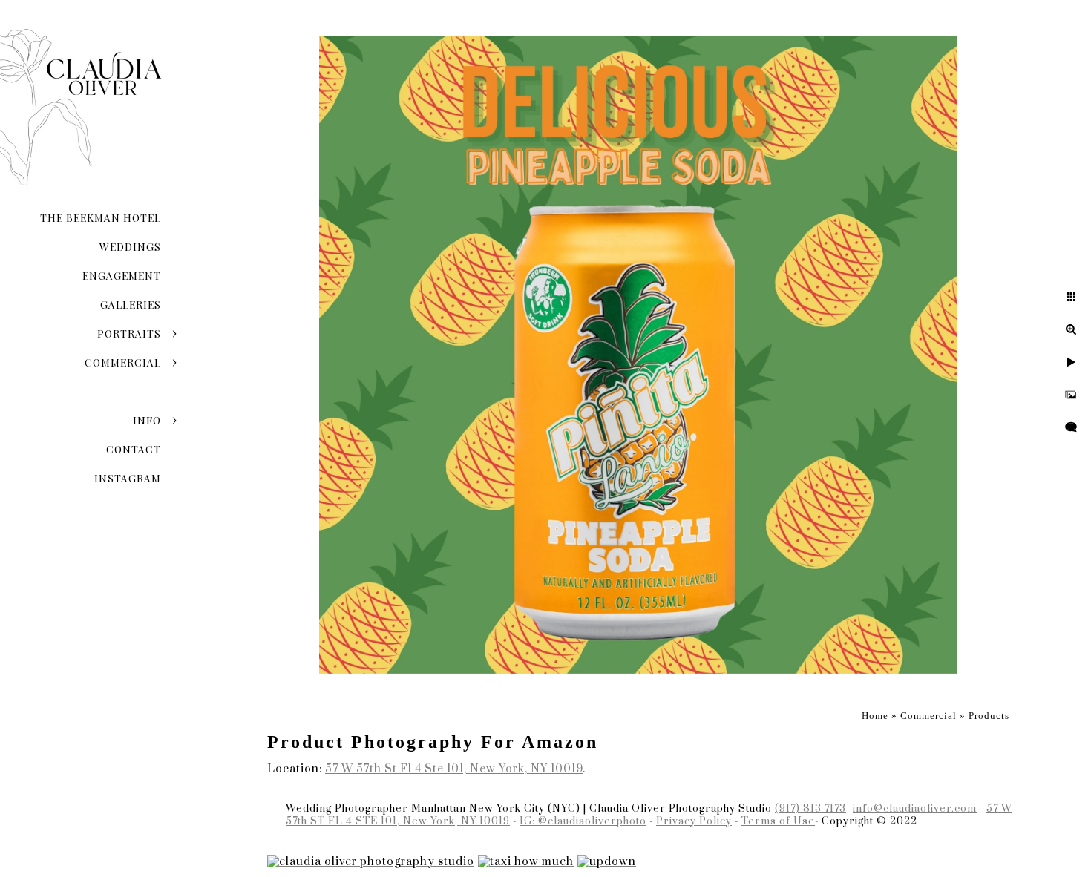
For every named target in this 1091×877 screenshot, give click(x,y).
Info (147, 420)
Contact (133, 449)
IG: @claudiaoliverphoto (583, 821)
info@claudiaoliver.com (915, 808)
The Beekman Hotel (100, 218)
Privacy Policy (694, 821)
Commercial (123, 362)
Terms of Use (778, 821)
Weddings (130, 247)
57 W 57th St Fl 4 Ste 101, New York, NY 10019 (454, 769)
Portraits (129, 333)
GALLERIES (130, 305)
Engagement (121, 276)
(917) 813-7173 (810, 808)
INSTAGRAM (127, 478)
